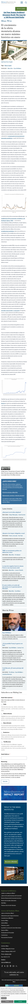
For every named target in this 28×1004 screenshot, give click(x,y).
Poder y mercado (13, 535)
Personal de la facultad (6, 937)
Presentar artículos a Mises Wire (10, 492)
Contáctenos (4, 935)
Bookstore (6, 732)
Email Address (5, 754)
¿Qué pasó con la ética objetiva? (11, 512)
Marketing (4, 761)
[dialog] (14, 995)
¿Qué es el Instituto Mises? (7, 913)
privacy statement (5, 777)
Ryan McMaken (17, 68)
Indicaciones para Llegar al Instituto (10, 915)
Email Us (3, 959)
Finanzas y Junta (5, 925)
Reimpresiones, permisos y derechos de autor (13, 495)
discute (3, 403)
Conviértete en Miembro (7, 918)
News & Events (7, 723)
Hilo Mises (3, 903)
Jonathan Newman (7, 674)
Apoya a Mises (4, 930)
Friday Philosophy (13, 514)
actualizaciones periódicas (7, 231)
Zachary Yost (20, 647)
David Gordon (22, 514)
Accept (20, 1001)
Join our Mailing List (6, 962)
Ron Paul (20, 535)
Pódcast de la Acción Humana (8, 905)
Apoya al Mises (21, 8)
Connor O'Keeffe (19, 570)
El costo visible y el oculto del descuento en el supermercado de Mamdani (12, 587)
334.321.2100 (8, 954)
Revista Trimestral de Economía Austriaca (11, 898)
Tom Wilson (17, 591)
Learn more (11, 769)
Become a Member (11, 862)
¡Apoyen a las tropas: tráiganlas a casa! (13, 533)
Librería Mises (4, 923)
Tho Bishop (11, 672)
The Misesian (7, 741)
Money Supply (8, 65)
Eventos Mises (4, 920)
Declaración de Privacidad (7, 932)
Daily (4, 704)
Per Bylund (17, 554)
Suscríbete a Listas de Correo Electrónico (11, 928)
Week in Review (7, 713)
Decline (7, 1001)
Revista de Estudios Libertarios (8, 900)
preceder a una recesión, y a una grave (10, 310)
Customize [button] (3, 998)
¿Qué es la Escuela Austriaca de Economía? (11, 895)
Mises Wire (6, 21)
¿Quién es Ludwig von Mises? (8, 893)
